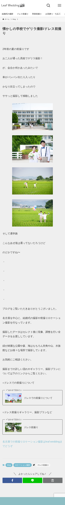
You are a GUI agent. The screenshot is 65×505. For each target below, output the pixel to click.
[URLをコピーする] (52, 480)
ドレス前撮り (31, 427)
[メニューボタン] (59, 5)
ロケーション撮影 (22, 465)
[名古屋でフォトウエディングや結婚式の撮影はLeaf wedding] (13, 5)
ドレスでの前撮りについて (38, 398)
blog (9, 465)
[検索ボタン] (48, 5)
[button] (12, 480)
